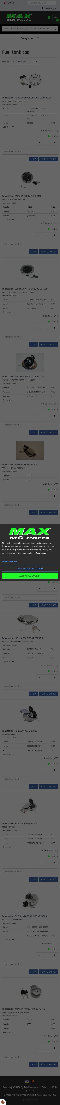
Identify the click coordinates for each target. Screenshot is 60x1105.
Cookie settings (9, 561)
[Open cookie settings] (3, 1102)
